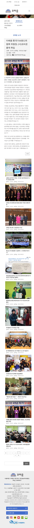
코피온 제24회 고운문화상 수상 (14, 227)
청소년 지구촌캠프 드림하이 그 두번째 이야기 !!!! (17, 251)
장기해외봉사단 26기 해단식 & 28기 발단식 (17, 351)
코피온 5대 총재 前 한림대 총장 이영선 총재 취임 (18, 203)
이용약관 (7, 478)
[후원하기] (17, 509)
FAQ (5, 27)
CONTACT (18, 480)
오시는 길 (16, 1)
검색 (26, 463)
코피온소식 (19, 21)
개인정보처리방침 (24, 478)
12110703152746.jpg (19, 55)
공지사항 (7, 21)
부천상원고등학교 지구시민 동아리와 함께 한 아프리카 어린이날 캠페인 (18, 276)
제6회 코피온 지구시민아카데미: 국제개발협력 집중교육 (18, 445)
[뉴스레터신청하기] (17, 514)
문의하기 (24, 1)
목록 (27, 153)
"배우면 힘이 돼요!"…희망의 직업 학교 (16, 397)
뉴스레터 (19, 25)
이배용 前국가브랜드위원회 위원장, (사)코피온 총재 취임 (18, 420)
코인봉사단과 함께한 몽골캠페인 (14, 374)
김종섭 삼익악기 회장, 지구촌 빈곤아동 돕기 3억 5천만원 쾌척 (18, 179)
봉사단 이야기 (8, 23)
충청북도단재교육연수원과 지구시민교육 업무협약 (17, 301)
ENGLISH (17, 5)
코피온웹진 (7, 25)
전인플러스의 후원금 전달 (12, 327)
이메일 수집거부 (14, 478)
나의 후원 (8, 1)
